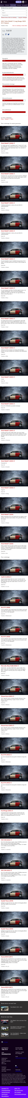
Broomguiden (24, 5)
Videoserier (19, 5)
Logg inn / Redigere (22, 17)
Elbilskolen (7, 5)
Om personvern (19, 1090)
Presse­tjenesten (6, 1090)
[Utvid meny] (26, 2)
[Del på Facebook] (6, 34)
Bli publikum (5, 1096)
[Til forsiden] (1, 2)
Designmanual (6, 1092)
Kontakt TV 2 (5, 1088)
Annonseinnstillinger (20, 1094)
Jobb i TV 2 (17, 1088)
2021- (12, 119)
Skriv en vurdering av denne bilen (19, 25)
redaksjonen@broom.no (20, 1058)
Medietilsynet (18, 1071)
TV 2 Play (19, 1)
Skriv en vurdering (12, 17)
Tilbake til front (4, 17)
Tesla (2, 119)
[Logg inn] (23, 2)
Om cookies (18, 1092)
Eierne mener (13, 5)
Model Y (7, 119)
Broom (5, 1)
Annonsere (5, 1094)
